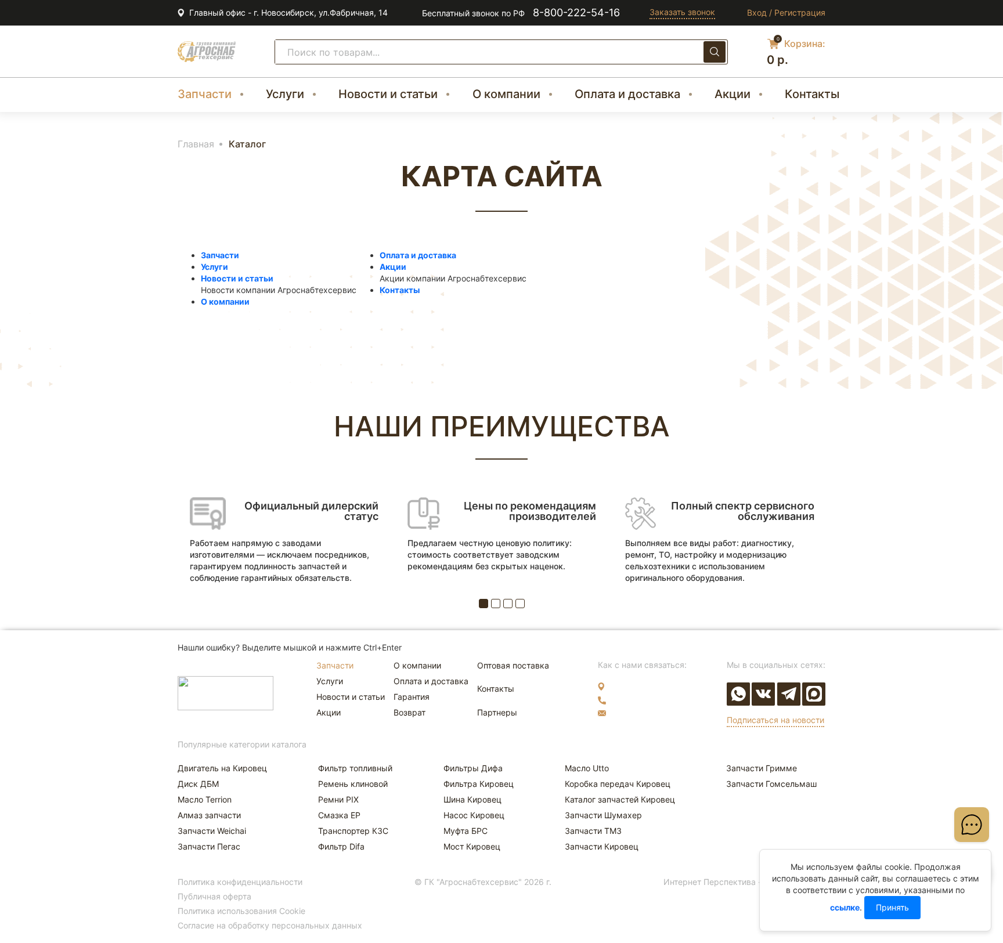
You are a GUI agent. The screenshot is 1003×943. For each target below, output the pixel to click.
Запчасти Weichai (212, 831)
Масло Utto (587, 768)
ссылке (845, 907)
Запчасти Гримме (761, 768)
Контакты (812, 94)
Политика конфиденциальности (240, 882)
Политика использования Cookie (241, 911)
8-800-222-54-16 (576, 13)
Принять (892, 907)
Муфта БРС (465, 831)
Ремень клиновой (353, 784)
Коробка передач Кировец (617, 784)
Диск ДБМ (198, 784)
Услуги (285, 94)
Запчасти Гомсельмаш (771, 784)
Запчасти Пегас (209, 846)
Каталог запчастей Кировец (620, 799)
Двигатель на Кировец (222, 768)
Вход (757, 12)
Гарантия (412, 697)
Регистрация (799, 12)
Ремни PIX (338, 799)
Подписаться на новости (775, 720)
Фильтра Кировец (478, 784)
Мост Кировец (471, 846)
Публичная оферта (214, 896)
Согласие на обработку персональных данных (270, 925)
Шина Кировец (472, 799)
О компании (506, 94)
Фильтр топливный (355, 768)
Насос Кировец (473, 815)
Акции (733, 94)
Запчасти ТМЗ (593, 831)
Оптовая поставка (513, 665)
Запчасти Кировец (601, 846)
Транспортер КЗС (353, 831)
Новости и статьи (388, 94)
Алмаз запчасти (209, 815)
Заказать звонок (682, 12)
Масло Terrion (205, 799)
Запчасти (205, 94)
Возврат (409, 712)
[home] (207, 51)
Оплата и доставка (627, 94)
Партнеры (497, 712)
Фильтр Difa (341, 846)
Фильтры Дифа (473, 768)
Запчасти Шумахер (603, 815)
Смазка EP (339, 815)
